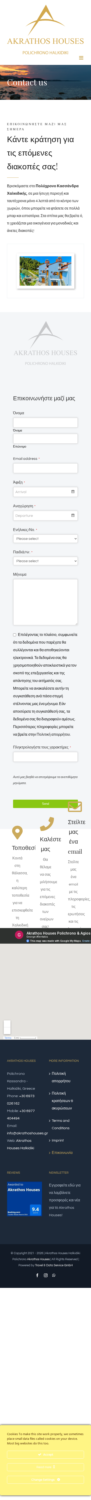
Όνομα (18, 413)
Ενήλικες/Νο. (25, 530)
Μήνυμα (19, 574)
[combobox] (45, 492)
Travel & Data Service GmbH (54, 1265)
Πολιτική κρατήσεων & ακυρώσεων (62, 1101)
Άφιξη (19, 482)
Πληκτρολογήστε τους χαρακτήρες (42, 747)
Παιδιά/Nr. (22, 552)
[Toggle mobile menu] (81, 57)
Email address (26, 459)
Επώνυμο (19, 446)
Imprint (58, 1140)
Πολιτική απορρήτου (53, 734)
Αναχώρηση (24, 506)
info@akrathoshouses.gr (27, 1133)
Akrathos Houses (38, 1259)
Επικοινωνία (62, 1153)
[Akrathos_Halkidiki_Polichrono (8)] (45, 258)
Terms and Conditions (61, 1124)
